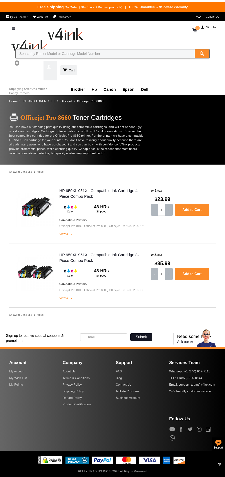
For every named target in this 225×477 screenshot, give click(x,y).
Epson (128, 89)
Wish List (42, 17)
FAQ (198, 16)
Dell (144, 89)
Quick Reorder (18, 17)
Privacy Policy (72, 384)
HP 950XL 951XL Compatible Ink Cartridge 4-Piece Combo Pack (99, 194)
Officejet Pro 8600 (95, 226)
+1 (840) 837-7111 (197, 371)
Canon (109, 89)
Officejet (66, 101)
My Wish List (18, 378)
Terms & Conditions (76, 378)
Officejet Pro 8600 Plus (124, 226)
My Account (17, 371)
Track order (63, 17)
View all (64, 234)
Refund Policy (72, 397)
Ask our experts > (190, 342)
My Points (16, 384)
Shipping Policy (73, 391)
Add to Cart (191, 210)
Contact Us (212, 16)
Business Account (128, 397)
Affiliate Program (127, 391)
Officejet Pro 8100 (70, 226)
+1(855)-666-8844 (189, 378)
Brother (78, 89)
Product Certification (77, 404)
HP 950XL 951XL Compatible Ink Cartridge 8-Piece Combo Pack (99, 258)
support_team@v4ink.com (197, 384)
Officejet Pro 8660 (90, 101)
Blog (119, 378)
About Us (69, 371)
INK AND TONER (34, 101)
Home (13, 101)
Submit (141, 337)
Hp (94, 89)
